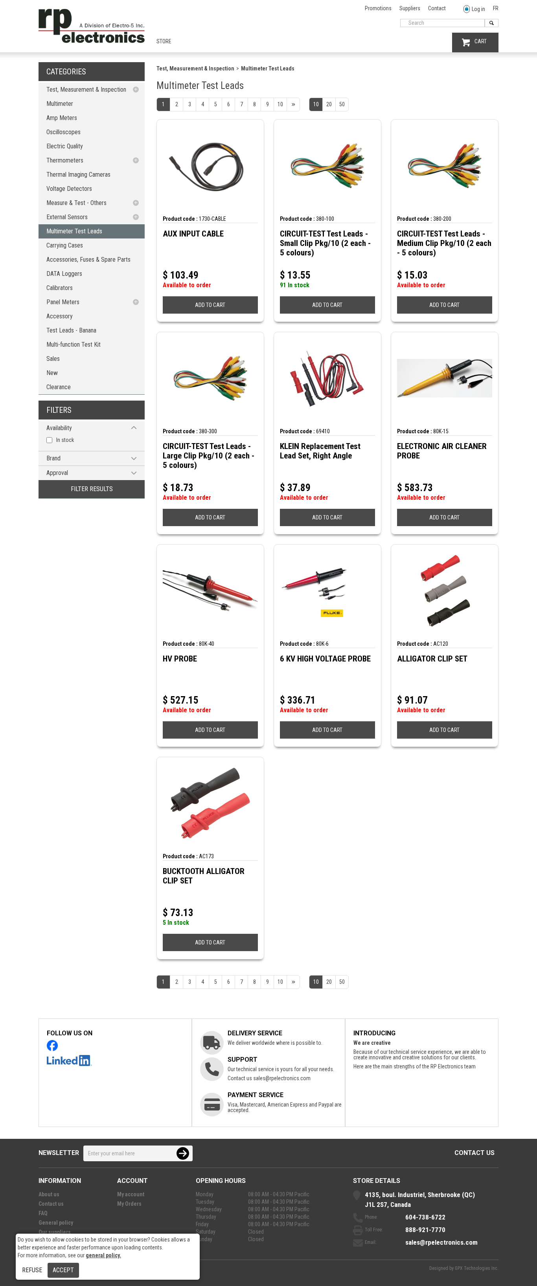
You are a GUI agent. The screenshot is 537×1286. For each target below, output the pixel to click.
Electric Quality (64, 146)
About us (49, 1194)
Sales (53, 358)
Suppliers (409, 8)
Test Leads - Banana (71, 330)
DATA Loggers (64, 273)
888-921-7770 (425, 1230)
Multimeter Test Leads (74, 231)
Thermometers (64, 160)
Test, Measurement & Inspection (86, 89)
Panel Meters (62, 302)
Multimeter (59, 103)
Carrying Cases (64, 245)
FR (495, 8)
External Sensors (67, 217)
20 (329, 104)
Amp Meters (61, 118)
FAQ (43, 1213)
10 (316, 104)
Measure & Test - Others (76, 203)
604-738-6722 (425, 1217)
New (52, 373)
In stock (65, 440)
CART (480, 41)
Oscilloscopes (63, 132)
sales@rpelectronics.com (282, 1078)
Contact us (474, 1153)
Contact (437, 8)
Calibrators (59, 288)
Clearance (58, 387)
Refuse (32, 1270)
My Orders (129, 1204)
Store (163, 41)
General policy (56, 1222)
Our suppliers (55, 1232)
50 (342, 104)
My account (130, 1194)
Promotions (378, 8)
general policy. (103, 1255)
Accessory (59, 316)
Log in (478, 9)
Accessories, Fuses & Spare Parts (88, 259)
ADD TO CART (210, 305)
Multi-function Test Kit (73, 344)
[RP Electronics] (92, 41)
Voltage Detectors (69, 188)
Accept (63, 1270)
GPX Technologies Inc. (476, 1268)
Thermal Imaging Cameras (78, 174)
